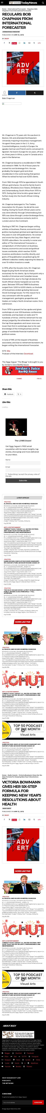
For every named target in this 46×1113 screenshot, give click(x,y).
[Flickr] (2, 1056)
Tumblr (7, 1063)
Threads (29, 1066)
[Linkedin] (24, 43)
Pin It (39, 378)
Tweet (19, 378)
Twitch (17, 1063)
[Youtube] (2, 1066)
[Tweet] (35, 93)
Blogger (7, 1053)
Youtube (7, 1066)
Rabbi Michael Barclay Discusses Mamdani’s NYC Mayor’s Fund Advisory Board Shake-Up (21, 562)
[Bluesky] (13, 1066)
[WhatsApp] (19, 43)
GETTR (24, 1056)
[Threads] (24, 1066)
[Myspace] (2, 1060)
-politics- (7, 502)
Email (8, 467)
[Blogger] (2, 1053)
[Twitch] (12, 1063)
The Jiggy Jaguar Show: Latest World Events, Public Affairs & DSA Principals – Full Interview (23, 591)
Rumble (27, 1060)
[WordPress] (28, 1063)
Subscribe (38, 1102)
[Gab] (11, 1056)
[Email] (29, 43)
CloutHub (18, 1053)
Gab (15, 1056)
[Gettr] (39, 43)
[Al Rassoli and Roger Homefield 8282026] (23, 635)
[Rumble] (23, 1060)
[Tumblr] (34, 43)
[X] (9, 43)
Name (8, 460)
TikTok (38, 1060)
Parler (18, 1060)
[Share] (17, 93)
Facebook (30, 1053)
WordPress (34, 1063)
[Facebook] (4, 43)
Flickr (6, 1056)
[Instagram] (29, 1056)
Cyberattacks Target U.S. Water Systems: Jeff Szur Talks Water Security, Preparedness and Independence (21, 530)
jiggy (6, 38)
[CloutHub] (13, 1053)
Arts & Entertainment (12, 527)
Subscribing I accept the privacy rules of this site (22, 475)
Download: (28, 354)
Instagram (35, 1056)
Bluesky (18, 1066)
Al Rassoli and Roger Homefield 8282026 (21, 503)
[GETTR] (19, 1056)
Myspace (8, 1060)
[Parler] (14, 1060)
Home (4, 9)
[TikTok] (33, 1060)
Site (8, 351)
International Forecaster (17, 9)
